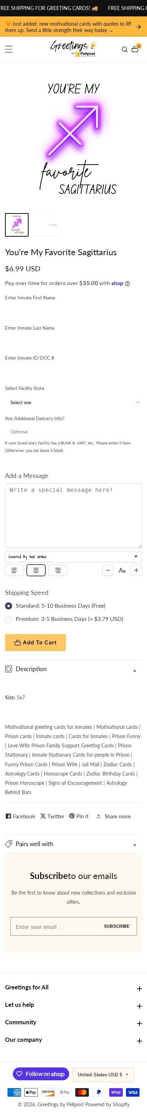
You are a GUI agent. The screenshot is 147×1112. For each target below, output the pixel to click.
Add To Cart (40, 642)
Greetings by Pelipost (60, 1104)
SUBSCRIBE (117, 926)
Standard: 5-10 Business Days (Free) (60, 605)
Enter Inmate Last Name (30, 328)
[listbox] (73, 556)
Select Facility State (24, 388)
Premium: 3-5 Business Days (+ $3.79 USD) (69, 618)
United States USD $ (100, 1074)
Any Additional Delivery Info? (35, 418)
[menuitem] (17, 225)
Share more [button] (118, 816)
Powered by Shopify (107, 1104)
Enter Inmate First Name (30, 297)
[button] (73, 844)
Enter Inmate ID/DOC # (29, 358)
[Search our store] (126, 49)
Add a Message (27, 475)
